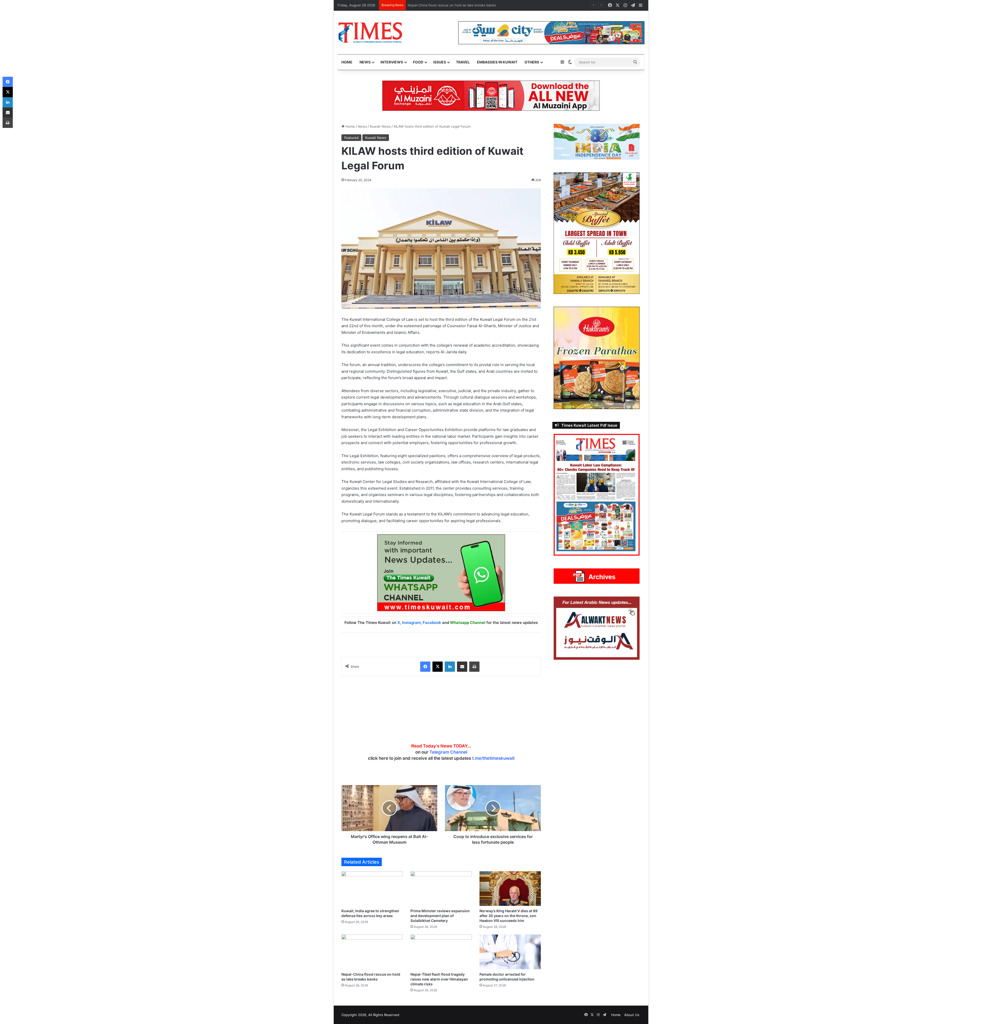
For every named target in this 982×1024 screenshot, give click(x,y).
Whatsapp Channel (467, 622)
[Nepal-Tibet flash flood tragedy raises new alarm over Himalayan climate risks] (441, 951)
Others (532, 62)
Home (346, 62)
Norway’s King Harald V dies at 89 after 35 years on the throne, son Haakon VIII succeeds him (508, 916)
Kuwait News (380, 126)
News (365, 62)
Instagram (411, 622)
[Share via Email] (462, 667)
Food (418, 62)
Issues (439, 62)
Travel (463, 62)
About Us (631, 1015)
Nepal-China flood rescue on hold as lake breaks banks (452, 5)
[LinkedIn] (450, 667)
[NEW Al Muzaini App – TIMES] (491, 95)
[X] (437, 667)
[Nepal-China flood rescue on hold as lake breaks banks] (372, 951)
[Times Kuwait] (370, 32)
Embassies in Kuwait (497, 62)
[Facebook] (425, 667)
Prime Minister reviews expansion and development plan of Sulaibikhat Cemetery (440, 916)
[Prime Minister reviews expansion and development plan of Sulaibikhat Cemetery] (441, 888)
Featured (351, 138)
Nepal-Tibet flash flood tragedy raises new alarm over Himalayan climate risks (439, 979)
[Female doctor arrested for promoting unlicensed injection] (510, 951)
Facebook (432, 622)
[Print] (474, 667)
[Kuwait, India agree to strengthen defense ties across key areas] (372, 888)
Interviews (392, 62)
